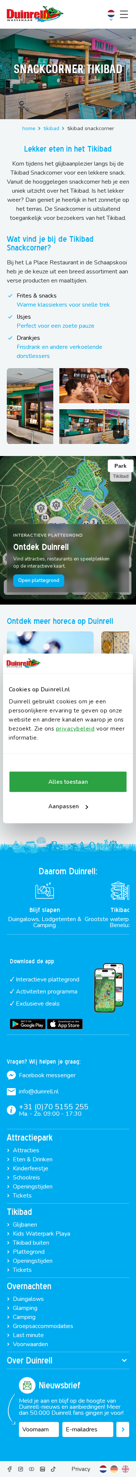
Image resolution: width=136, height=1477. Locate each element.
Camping (24, 1317)
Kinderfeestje (30, 1168)
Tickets (22, 1195)
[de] (114, 1469)
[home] (35, 14)
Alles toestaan (68, 782)
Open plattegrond (38, 580)
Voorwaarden (30, 1344)
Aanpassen (63, 806)
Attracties (26, 1150)
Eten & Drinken (33, 1159)
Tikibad (51, 128)
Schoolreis (26, 1177)
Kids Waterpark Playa (41, 1234)
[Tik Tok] (53, 1469)
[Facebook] (9, 1469)
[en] (125, 1469)
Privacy (80, 1469)
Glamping (25, 1308)
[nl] (103, 1469)
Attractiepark (30, 1137)
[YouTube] (31, 1469)
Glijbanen (25, 1225)
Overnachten (29, 1286)
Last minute (28, 1335)
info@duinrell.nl (39, 1091)
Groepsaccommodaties (43, 1326)
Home (29, 128)
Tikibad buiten (31, 1243)
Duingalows (28, 1299)
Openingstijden (33, 1186)
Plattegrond (29, 1252)
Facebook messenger (47, 1075)
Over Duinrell (30, 1360)
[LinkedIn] (42, 1469)
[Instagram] (20, 1469)
